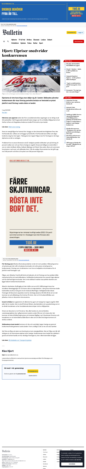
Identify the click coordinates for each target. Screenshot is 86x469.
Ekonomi (36, 40)
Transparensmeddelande (21, 25)
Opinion (23, 43)
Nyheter (14, 40)
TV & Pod (22, 40)
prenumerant (22, 374)
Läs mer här (77, 459)
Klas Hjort (4, 112)
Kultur (35, 43)
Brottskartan (79, 41)
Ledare (43, 40)
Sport (41, 43)
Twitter (71, 450)
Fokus (29, 43)
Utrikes (29, 40)
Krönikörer (15, 43)
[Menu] (4, 41)
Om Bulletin (59, 450)
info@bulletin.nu (10, 459)
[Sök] (8, 41)
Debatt (49, 40)
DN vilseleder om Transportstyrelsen (20, 340)
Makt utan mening (14, 127)
